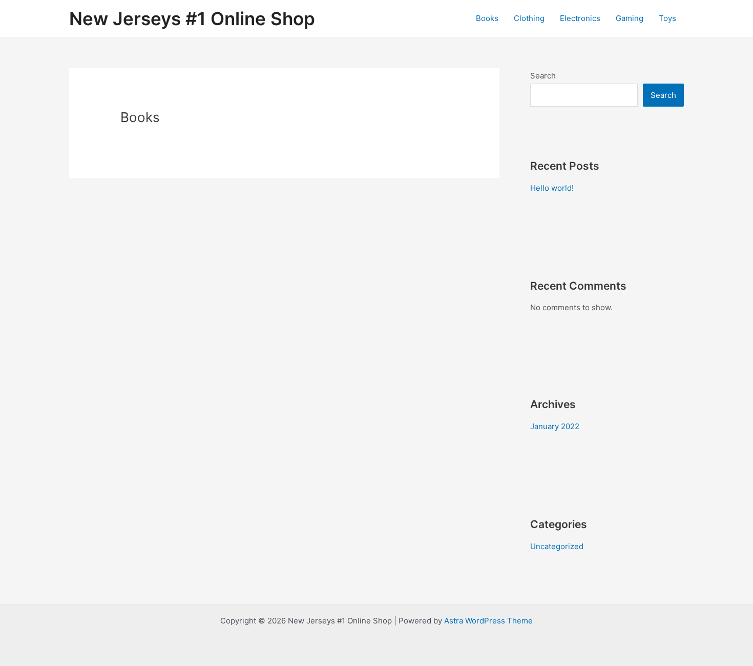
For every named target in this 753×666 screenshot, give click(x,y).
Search (543, 75)
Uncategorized (556, 546)
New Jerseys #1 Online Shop (192, 18)
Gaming (629, 18)
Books (487, 18)
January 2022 (554, 426)
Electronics (580, 18)
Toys (667, 18)
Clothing (529, 18)
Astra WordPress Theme (488, 620)
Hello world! (552, 188)
